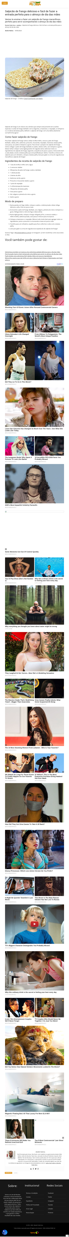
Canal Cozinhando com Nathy (33, 99)
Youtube (50, 1205)
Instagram (51, 1201)
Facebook (51, 1193)
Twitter (50, 1197)
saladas (19, 25)
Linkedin (50, 1209)
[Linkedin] (31, 1169)
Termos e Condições (32, 1193)
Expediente (29, 1201)
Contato (28, 1197)
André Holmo (9, 30)
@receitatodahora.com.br (23, 233)
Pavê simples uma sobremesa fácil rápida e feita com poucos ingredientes (28, 256)
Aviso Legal (29, 1209)
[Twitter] (35, 1169)
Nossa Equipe (30, 1212)
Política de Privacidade (32, 1205)
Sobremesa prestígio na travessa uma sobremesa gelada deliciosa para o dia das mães (32, 252)
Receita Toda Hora (10, 25)
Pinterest (50, 1212)
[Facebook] (33, 1169)
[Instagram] (38, 1169)
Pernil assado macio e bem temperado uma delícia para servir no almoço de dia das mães (33, 254)
